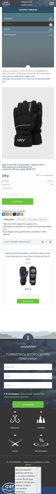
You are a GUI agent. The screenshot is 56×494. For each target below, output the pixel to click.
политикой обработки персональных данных (24, 395)
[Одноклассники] (7, 214)
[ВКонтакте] (3, 214)
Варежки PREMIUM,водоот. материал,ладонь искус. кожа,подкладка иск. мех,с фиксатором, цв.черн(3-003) (28, 256)
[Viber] (18, 214)
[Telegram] (10, 214)
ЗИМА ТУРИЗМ (9, 73)
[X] (14, 214)
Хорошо (39, 480)
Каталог (14, 71)
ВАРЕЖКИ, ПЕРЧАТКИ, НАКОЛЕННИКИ (34, 73)
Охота (7, 29)
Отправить (28, 404)
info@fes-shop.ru (26, 5)
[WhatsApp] (21, 214)
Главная (5, 71)
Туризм (7, 24)
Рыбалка (8, 18)
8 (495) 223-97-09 (26, 2)
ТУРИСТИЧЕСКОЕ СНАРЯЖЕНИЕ (33, 71)
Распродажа (10, 34)
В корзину (17, 201)
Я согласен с (24, 395)
